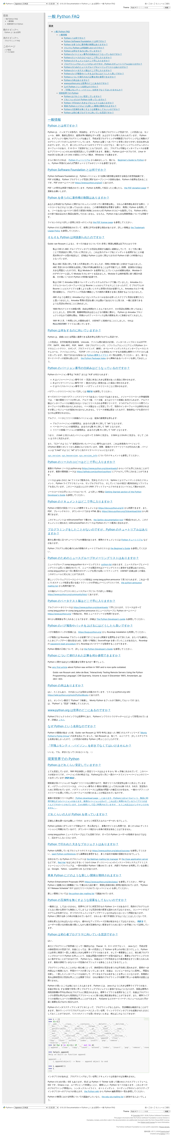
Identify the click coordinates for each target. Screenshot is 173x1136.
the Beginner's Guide (120, 548)
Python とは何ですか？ (74, 38)
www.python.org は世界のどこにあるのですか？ (86, 83)
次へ (152, 4)
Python (9, 4)
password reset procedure (63, 643)
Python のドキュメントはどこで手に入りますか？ (87, 60)
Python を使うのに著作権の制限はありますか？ (86, 44)
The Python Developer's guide (111, 619)
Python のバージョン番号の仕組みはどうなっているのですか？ (93, 54)
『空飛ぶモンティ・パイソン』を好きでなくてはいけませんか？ (93, 89)
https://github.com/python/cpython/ (94, 471)
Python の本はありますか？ (77, 80)
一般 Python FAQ (108, 4)
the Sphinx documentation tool (108, 519)
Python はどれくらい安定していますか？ (83, 96)
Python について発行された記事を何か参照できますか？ (90, 77)
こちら (62, 719)
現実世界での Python (68, 93)
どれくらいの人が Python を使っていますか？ (85, 99)
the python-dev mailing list (81, 893)
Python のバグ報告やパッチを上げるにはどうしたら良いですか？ (94, 73)
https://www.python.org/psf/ (88, 182)
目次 (5, 15)
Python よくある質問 (90, 4)
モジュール (160, 4)
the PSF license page (103, 222)
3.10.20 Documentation (70, 4)
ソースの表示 (9, 52)
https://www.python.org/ (59, 613)
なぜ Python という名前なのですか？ (81, 86)
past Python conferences (64, 854)
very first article (59, 667)
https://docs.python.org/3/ (111, 508)
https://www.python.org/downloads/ (99, 468)
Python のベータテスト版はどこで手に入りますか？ (88, 70)
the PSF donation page (135, 188)
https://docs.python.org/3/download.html (121, 511)
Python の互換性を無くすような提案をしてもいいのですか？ (92, 109)
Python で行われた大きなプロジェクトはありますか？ (89, 103)
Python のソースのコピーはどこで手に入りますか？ (88, 57)
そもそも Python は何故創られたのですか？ (84, 47)
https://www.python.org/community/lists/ (67, 594)
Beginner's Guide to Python (131, 160)
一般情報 (63, 34)
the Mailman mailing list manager (102, 859)
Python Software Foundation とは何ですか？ (85, 41)
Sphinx (162, 1134)
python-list (106, 564)
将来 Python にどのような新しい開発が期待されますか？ (90, 106)
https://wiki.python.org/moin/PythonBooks (68, 695)
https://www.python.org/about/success (111, 850)
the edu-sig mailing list (112, 1096)
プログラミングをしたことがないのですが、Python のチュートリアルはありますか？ (103, 64)
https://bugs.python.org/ (90, 632)
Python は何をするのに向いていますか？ (83, 51)
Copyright (136, 1115)
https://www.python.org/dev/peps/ (101, 881)
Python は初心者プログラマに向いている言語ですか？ (89, 112)
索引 (168, 4)
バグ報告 (8, 50)
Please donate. (164, 1127)
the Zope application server (135, 859)
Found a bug (164, 1131)
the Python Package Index (93, 358)
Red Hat (62, 862)
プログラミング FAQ (12, 40)
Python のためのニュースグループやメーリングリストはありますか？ (96, 67)
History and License (148, 1122)
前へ (146, 4)
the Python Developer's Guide (98, 649)
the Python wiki (91, 1091)
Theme (126, 7)
